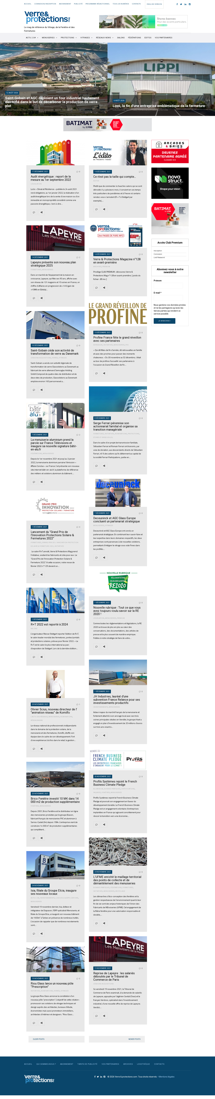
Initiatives (49, 110)
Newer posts (134, 1039)
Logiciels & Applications (67, 898)
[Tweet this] (54, 212)
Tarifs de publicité (87, 1064)
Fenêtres (106, 792)
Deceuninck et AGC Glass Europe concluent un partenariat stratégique (116, 519)
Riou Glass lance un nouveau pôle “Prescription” (52, 985)
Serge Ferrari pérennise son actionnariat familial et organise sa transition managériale (115, 426)
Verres (73, 110)
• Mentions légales (166, 1077)
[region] (143, 21)
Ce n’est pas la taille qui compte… (114, 176)
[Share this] (48, 212)
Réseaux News (103, 38)
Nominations (121, 434)
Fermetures (131, 110)
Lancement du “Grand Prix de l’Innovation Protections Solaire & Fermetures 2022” (52, 535)
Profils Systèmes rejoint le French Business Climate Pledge (115, 783)
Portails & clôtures (147, 110)
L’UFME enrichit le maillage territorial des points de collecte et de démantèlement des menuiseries (117, 880)
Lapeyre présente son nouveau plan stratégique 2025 (53, 264)
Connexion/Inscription (45, 4)
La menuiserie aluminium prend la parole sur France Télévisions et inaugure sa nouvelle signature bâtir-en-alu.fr (54, 444)
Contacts (136, 4)
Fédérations (134, 38)
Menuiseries (48, 38)
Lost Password (159, 257)
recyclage (120, 891)
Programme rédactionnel (98, 4)
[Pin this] (68, 212)
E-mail (157, 293)
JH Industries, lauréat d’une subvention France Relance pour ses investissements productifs (116, 700)
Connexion (158, 254)
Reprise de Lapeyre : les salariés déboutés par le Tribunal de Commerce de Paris (114, 976)
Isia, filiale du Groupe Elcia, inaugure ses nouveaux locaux (53, 892)
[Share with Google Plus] (61, 212)
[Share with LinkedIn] (75, 212)
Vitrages (85, 38)
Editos (148, 38)
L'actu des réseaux (39, 717)
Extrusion (98, 345)
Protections (67, 38)
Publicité (78, 4)
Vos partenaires (163, 38)
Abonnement (65, 4)
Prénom (158, 280)
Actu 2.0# (35, 898)
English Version (154, 4)
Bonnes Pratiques (13, 110)
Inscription (158, 250)
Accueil (27, 4)
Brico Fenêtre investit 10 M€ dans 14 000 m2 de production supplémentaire (55, 800)
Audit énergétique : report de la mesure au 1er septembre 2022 (51, 178)
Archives (97, 266)
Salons (121, 38)
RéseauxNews (37, 720)
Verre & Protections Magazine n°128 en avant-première (117, 260)
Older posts (38, 1039)
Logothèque (143, 1064)
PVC (127, 345)
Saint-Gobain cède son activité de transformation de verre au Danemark (55, 352)
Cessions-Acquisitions (41, 358)
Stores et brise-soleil (103, 437)
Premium (106, 266)
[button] (143, 21)
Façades (97, 792)
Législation (36, 184)
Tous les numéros (121, 4)
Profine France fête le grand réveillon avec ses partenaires (117, 339)
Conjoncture (119, 110)
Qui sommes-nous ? (46, 1064)
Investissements (62, 110)
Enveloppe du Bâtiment (32, 110)
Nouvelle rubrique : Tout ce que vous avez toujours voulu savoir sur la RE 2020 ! (117, 611)
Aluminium (98, 789)
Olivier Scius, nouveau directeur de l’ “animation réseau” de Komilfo (54, 711)
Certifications (128, 789)
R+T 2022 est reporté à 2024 (49, 624)
